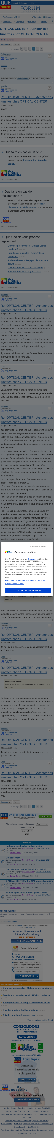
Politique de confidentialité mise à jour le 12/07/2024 (25, 580)
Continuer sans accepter (38, 547)
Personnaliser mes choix (14, 584)
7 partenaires (33, 559)
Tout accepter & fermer (28, 591)
